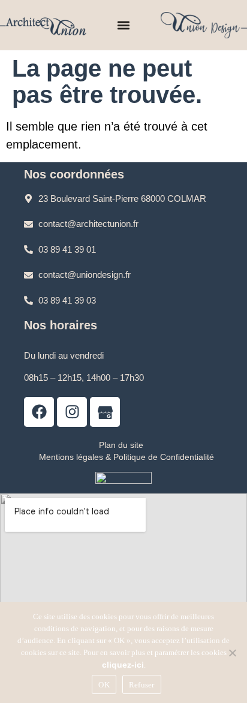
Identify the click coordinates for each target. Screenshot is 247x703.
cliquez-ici (123, 664)
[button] (124, 25)
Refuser (142, 684)
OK (104, 684)
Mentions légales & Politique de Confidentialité (126, 457)
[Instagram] (72, 412)
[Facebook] (39, 412)
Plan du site (121, 445)
